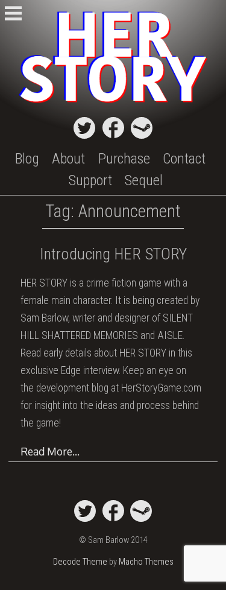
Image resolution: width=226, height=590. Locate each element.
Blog (27, 158)
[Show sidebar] (13, 14)
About (68, 158)
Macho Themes (146, 562)
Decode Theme (80, 562)
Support (90, 180)
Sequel (144, 180)
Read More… (50, 451)
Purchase (124, 158)
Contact (184, 158)
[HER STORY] (113, 104)
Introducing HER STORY (113, 254)
